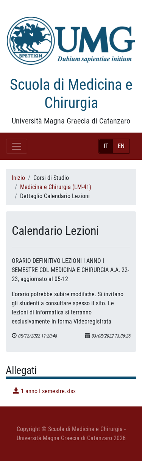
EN (121, 146)
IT (106, 146)
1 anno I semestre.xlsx (47, 391)
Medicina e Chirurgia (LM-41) (55, 187)
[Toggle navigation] (16, 146)
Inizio (18, 177)
